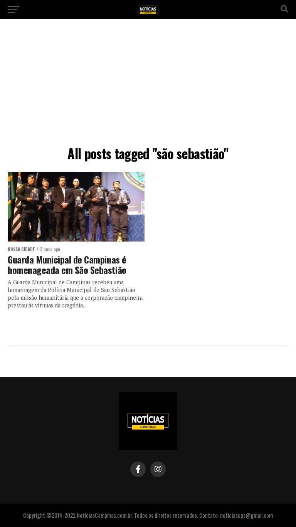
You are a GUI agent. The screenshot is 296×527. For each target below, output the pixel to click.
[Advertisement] (148, 85)
